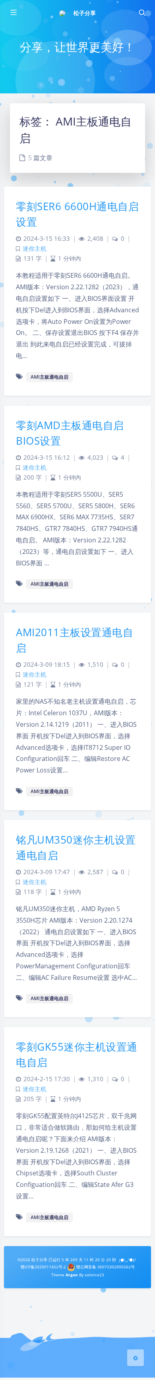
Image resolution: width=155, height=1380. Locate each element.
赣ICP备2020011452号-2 (43, 1267)
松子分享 (85, 13)
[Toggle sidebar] (13, 12)
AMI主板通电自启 (49, 377)
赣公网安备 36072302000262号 (105, 1267)
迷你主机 (34, 248)
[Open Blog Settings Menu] (135, 1357)
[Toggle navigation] (142, 12)
